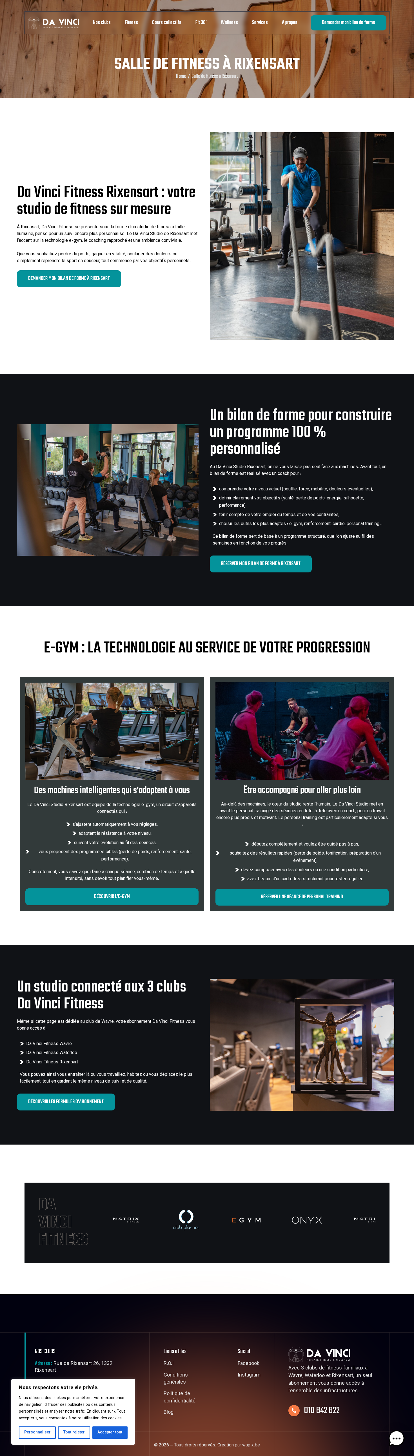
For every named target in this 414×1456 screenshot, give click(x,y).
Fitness (131, 23)
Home (181, 76)
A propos (289, 23)
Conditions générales (176, 1379)
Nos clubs (102, 23)
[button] (397, 1439)
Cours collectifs (166, 23)
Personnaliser (37, 1433)
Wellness (229, 23)
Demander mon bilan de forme (348, 23)
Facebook (248, 1364)
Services (260, 23)
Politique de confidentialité (179, 1398)
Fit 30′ (201, 23)
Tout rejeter (74, 1433)
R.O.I (168, 1364)
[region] (73, 1412)
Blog (168, 1413)
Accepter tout (109, 1433)
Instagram (249, 1375)
